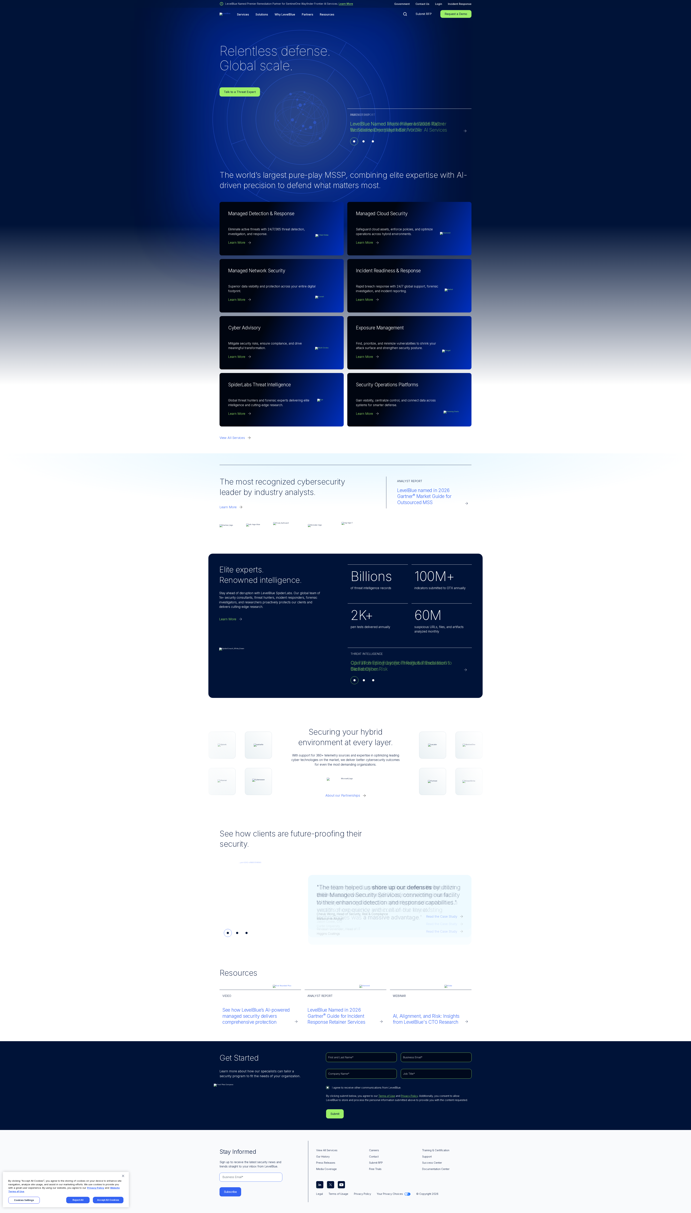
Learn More (346, 3)
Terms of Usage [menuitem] (338, 1194)
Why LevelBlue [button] (285, 14)
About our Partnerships (342, 795)
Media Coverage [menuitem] (326, 1169)
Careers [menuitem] (374, 1150)
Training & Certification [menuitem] (435, 1150)
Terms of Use (386, 1096)
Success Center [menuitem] (432, 1162)
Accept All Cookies (108, 1199)
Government (402, 3)
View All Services (232, 438)
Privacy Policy (409, 1096)
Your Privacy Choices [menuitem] (390, 1194)
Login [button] (438, 3)
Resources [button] (327, 14)
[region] (66, 1189)
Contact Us (422, 3)
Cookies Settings (24, 1200)
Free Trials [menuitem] (375, 1169)
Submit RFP (423, 14)
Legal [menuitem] (319, 1194)
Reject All (78, 1199)
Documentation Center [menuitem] (436, 1169)
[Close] (123, 1176)
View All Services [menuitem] (326, 1150)
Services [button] (243, 14)
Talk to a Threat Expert (240, 92)
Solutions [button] (262, 14)
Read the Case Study (441, 924)
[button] (405, 14)
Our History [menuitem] (323, 1156)
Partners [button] (307, 14)
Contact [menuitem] (374, 1156)
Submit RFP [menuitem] (376, 1162)
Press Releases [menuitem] (325, 1162)
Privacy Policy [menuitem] (362, 1194)
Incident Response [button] (459, 3)
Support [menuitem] (427, 1156)
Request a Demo (456, 14)
